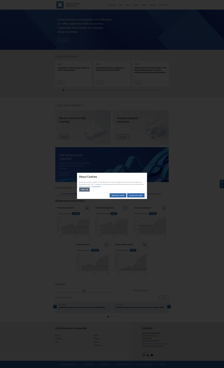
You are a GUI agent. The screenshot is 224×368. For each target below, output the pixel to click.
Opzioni (83, 189)
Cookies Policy (96, 186)
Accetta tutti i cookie (135, 195)
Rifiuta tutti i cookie (118, 195)
